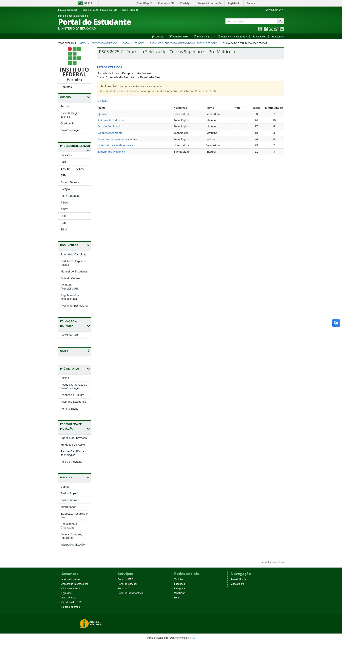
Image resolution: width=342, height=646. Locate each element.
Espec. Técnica (70, 182)
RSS (176, 597)
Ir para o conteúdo (68, 10)
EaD (63, 162)
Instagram (179, 588)
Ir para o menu (89, 10)
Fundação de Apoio (76, 445)
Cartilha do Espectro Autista (73, 263)
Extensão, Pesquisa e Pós (74, 515)
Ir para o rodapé (129, 10)
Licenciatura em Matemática (115, 145)
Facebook (179, 583)
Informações (68, 507)
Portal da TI (124, 588)
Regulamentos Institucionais (70, 297)
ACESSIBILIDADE (274, 10)
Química (103, 114)
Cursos (159, 36)
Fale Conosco (68, 597)
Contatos (261, 36)
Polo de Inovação (76, 462)
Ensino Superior (71, 493)
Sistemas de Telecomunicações (117, 139)
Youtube (178, 579)
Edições (139, 43)
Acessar (279, 36)
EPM (63, 175)
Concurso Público (71, 588)
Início (82, 43)
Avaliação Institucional (74, 305)
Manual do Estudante (74, 271)
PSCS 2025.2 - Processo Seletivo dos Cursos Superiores (183, 43)
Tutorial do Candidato (74, 254)
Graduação (68, 123)
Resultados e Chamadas (69, 525)
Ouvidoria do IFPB (71, 602)
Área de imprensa (71, 579)
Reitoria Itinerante (71, 606)
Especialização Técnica (70, 114)
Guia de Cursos (70, 278)
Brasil (84, 3)
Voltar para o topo (274, 562)
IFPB (192, 637)
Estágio (65, 189)
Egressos (66, 592)
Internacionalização (73, 544)
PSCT (64, 209)
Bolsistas (66, 155)
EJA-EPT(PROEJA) (73, 168)
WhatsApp (179, 592)
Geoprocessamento (110, 132)
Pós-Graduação (70, 130)
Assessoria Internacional (74, 583)
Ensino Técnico (70, 500)
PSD (63, 216)
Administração (74, 409)
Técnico (65, 106)
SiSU (64, 229)
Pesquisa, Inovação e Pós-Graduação (75, 386)
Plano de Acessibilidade (69, 286)
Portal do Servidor (127, 583)
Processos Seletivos (104, 43)
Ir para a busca (108, 10)
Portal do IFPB (180, 36)
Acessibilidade (238, 579)
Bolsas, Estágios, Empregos (71, 536)
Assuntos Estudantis (76, 402)
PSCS (126, 43)
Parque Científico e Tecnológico (73, 453)
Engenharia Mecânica (111, 151)
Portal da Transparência (234, 36)
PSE (63, 223)
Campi (65, 486)
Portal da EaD (204, 36)
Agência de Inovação (76, 438)
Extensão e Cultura (76, 395)
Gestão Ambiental (109, 126)
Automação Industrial (111, 120)
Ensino (69, 378)
